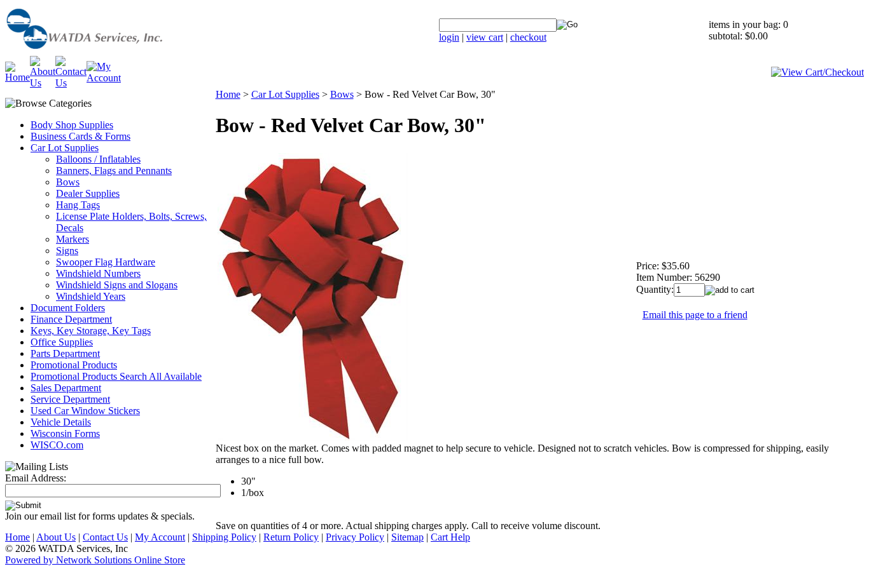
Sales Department (66, 387)
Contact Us (105, 537)
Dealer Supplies (88, 193)
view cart (484, 37)
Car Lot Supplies (65, 147)
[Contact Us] (71, 82)
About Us (56, 537)
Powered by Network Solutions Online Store (95, 559)
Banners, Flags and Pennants (114, 170)
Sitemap (407, 537)
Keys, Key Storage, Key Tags (91, 330)
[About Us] (42, 82)
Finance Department (71, 319)
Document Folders (68, 307)
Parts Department (65, 353)
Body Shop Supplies (72, 124)
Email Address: (35, 478)
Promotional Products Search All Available (116, 376)
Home (228, 94)
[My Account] (104, 77)
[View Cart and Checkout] (817, 72)
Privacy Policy (355, 537)
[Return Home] (116, 52)
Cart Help (450, 537)
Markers (72, 239)
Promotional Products (74, 364)
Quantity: (655, 289)
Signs (67, 250)
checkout (528, 37)
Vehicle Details (61, 422)
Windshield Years (90, 296)
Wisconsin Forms (65, 433)
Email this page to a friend (695, 314)
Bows (68, 182)
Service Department (70, 399)
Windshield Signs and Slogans (116, 284)
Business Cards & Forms (80, 136)
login (449, 37)
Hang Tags (78, 204)
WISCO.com (57, 445)
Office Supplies (62, 342)
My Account (160, 537)
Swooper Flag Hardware (105, 262)
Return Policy (291, 537)
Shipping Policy (224, 537)
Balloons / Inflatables (98, 159)
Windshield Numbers (98, 273)
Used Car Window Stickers (85, 410)
